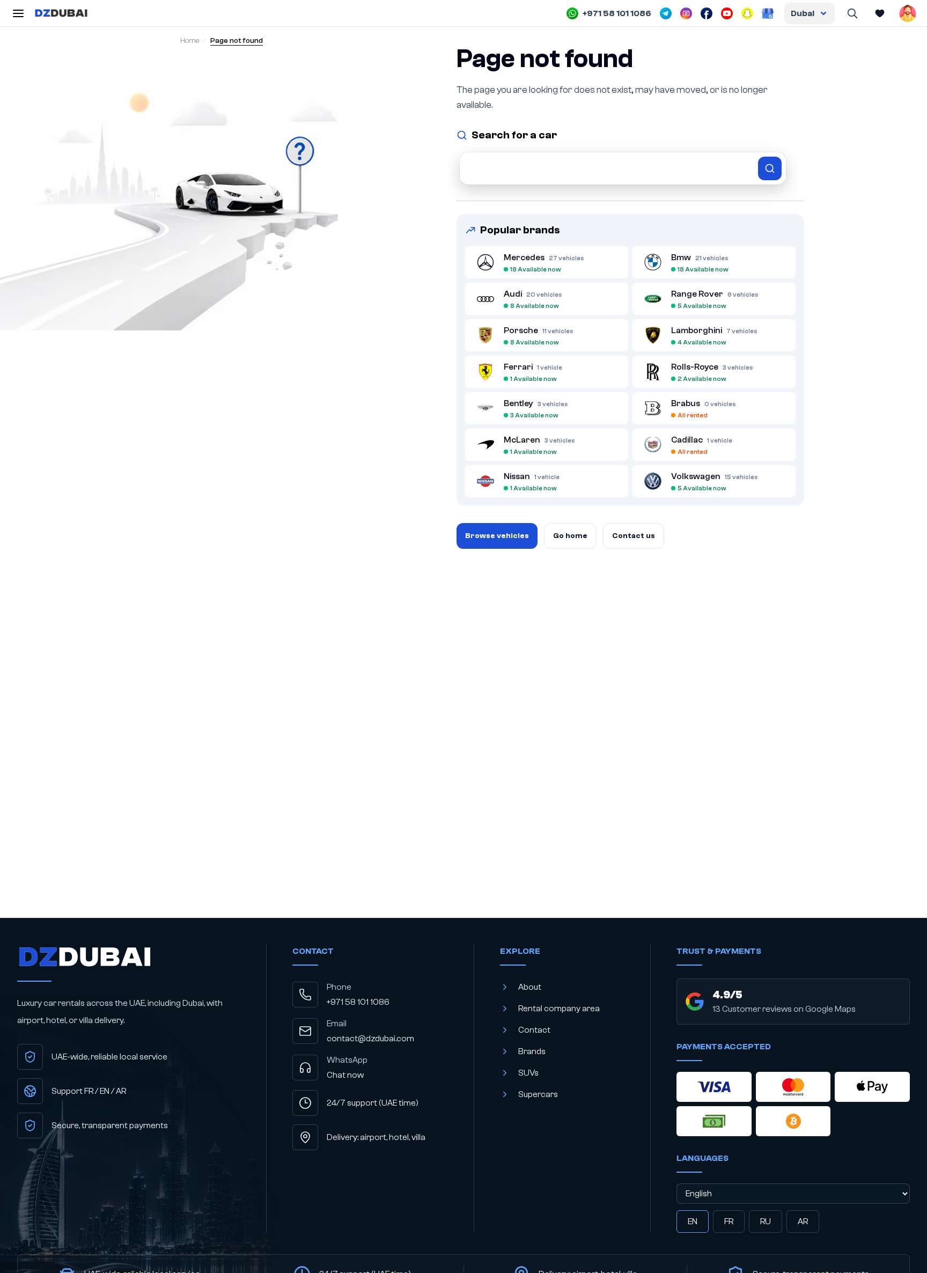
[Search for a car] (623, 168)
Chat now (345, 1075)
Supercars (538, 1094)
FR (728, 1221)
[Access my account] (907, 13)
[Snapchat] (747, 13)
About (529, 987)
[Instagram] (686, 13)
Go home (570, 536)
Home (189, 40)
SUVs (528, 1073)
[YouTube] (727, 13)
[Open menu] (18, 13)
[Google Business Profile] (767, 13)
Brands (532, 1051)
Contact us (633, 536)
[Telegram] (666, 13)
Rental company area (559, 1008)
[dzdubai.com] (61, 13)
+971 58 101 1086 (358, 1002)
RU (765, 1221)
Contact (534, 1030)
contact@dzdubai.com (370, 1038)
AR (803, 1221)
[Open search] (852, 13)
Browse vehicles (497, 536)
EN (692, 1221)
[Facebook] (706, 13)
